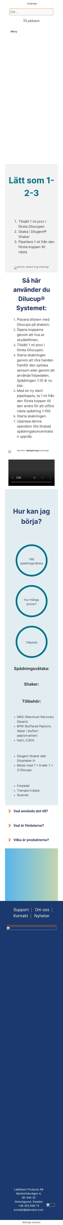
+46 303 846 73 (28, 1205)
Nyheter (42, 915)
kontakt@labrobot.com (28, 1209)
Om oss (42, 909)
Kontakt (20, 915)
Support (21, 909)
